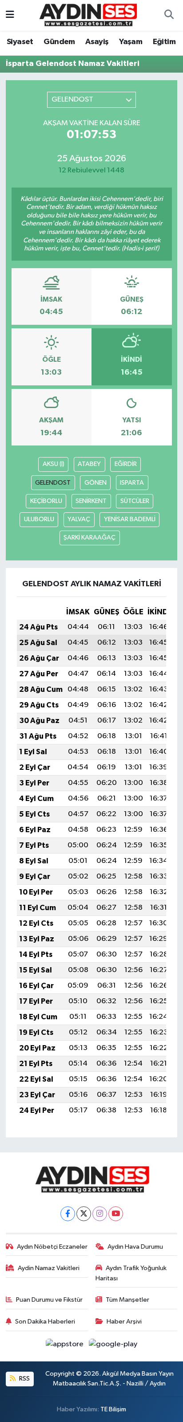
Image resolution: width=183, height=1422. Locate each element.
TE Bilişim (113, 1409)
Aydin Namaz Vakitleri (49, 1268)
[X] (83, 1213)
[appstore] (65, 1346)
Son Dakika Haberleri (45, 1321)
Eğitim (164, 42)
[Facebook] (67, 1213)
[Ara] (168, 15)
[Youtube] (115, 1213)
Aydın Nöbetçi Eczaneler (52, 1246)
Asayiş (96, 42)
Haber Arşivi (124, 1321)
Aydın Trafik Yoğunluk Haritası (131, 1273)
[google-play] (113, 1346)
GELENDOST (53, 482)
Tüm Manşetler (127, 1299)
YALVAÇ (79, 519)
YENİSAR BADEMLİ (129, 519)
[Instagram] (99, 1213)
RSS (24, 1378)
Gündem (59, 42)
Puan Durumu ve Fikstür (49, 1299)
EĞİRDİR (126, 464)
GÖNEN (95, 482)
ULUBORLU (39, 519)
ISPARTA (132, 482)
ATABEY (89, 464)
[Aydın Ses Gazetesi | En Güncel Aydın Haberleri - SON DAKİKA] (87, 15)
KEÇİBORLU (46, 501)
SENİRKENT (91, 501)
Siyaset (20, 42)
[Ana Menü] (10, 15)
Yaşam (130, 42)
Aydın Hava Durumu (135, 1246)
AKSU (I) (53, 464)
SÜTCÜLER (134, 501)
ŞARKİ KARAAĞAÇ (89, 537)
